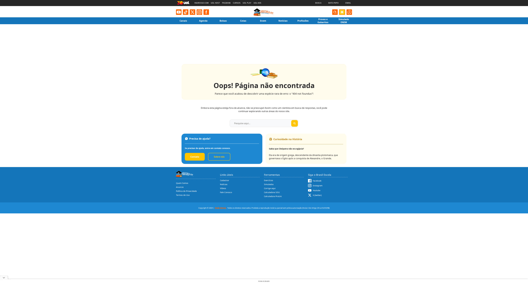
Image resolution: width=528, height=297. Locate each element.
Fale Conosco (226, 192)
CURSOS (236, 3)
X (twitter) (317, 195)
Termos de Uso (183, 195)
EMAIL (348, 3)
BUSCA (318, 3)
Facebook (317, 180)
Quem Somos (182, 183)
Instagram (317, 185)
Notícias (223, 184)
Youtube (316, 190)
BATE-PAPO (333, 3)
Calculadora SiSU (272, 192)
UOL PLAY (247, 3)
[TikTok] (185, 12)
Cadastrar (224, 180)
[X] (192, 12)
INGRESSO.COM (201, 3)
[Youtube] (179, 12)
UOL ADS (257, 3)
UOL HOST (215, 3)
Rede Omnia (220, 208)
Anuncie (180, 187)
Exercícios (268, 180)
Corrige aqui (270, 188)
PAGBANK (226, 3)
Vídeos (223, 188)
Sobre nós (219, 156)
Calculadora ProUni (273, 196)
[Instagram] (199, 12)
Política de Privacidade (186, 191)
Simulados (269, 184)
